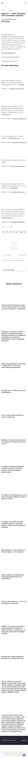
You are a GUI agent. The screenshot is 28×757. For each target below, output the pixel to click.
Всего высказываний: (8, 53)
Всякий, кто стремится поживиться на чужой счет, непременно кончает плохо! (13, 441)
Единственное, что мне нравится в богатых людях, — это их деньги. (13, 551)
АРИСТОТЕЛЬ (5, 114)
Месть (11, 227)
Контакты (24, 740)
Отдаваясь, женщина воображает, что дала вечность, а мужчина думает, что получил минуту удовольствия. (12, 469)
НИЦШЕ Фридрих (14, 138)
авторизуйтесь (21, 255)
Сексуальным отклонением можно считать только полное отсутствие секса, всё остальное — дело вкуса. (13, 306)
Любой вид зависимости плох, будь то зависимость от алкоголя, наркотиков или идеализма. (13, 365)
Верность (5, 227)
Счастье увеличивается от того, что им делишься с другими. (13, 602)
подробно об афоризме (16, 88)
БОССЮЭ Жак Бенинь (9, 19)
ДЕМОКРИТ (14, 188)
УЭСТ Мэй (21, 84)
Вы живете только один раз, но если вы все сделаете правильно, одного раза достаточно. (13, 496)
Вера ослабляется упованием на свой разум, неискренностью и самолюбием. (12, 576)
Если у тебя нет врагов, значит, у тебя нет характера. (12, 416)
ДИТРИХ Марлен (6, 218)
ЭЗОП (4, 162)
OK (24, 755)
